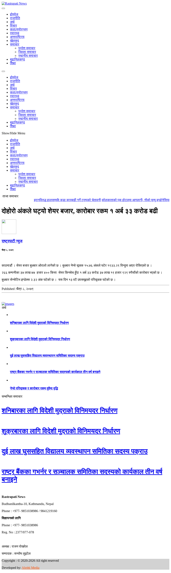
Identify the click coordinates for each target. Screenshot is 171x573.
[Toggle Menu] (3, 8)
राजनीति (15, 18)
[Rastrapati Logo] (14, 3)
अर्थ (12, 22)
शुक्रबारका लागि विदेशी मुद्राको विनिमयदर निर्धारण (40, 339)
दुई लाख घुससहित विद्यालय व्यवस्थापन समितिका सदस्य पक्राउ (47, 355)
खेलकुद (14, 40)
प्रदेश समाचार (26, 48)
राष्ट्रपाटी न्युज (12, 241)
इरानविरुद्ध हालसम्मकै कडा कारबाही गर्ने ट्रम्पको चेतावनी (62, 200)
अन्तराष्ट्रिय (17, 37)
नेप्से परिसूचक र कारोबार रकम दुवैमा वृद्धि (34, 388)
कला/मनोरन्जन (19, 29)
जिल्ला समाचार (27, 52)
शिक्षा (13, 63)
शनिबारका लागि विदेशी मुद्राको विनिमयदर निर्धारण (39, 323)
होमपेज (14, 14)
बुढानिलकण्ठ (17, 59)
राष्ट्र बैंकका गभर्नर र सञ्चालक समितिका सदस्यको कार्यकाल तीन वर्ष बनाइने (55, 372)
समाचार (14, 44)
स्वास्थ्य (14, 33)
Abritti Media (30, 567)
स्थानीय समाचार (28, 55)
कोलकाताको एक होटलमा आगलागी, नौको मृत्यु (124, 200)
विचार (13, 25)
